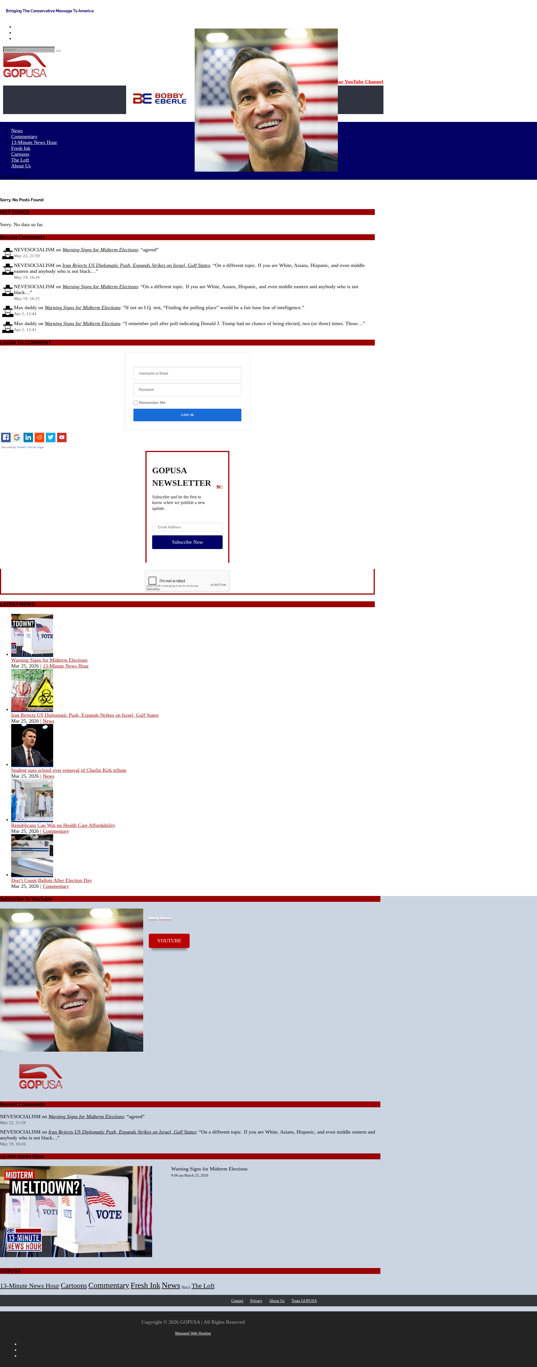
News (48, 721)
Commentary (56, 831)
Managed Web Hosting (193, 1333)
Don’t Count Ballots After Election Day (51, 880)
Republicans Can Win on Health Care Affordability (63, 825)
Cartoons (74, 1285)
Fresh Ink (145, 1285)
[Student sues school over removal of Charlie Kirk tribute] (32, 764)
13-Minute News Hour (34, 142)
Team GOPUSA (304, 1301)
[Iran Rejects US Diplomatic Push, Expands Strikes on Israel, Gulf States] (32, 709)
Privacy (256, 1301)
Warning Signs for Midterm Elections (100, 249)
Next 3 (186, 1286)
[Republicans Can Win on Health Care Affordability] (32, 819)
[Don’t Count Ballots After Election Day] (32, 874)
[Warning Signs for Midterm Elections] (32, 654)
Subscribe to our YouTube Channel (345, 81)
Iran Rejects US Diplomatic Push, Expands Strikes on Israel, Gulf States (136, 265)
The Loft (203, 1285)
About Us (21, 166)
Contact (237, 1301)
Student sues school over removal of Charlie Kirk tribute (68, 770)
